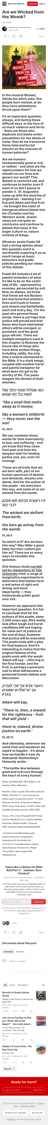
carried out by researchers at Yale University (22, 570)
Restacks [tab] (20, 951)
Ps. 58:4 (7, 535)
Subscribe (32, 4)
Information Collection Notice (29, 910)
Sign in (42, 4)
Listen (42, 29)
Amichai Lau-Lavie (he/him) (20, 27)
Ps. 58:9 (7, 429)
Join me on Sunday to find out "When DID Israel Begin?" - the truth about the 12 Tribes (16, 1021)
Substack (11, 1119)
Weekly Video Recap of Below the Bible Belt (17, 1000)
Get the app (37, 1112)
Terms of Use (37, 908)
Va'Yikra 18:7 (8, 1053)
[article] (24, 1002)
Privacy (41, 1103)
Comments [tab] (8, 951)
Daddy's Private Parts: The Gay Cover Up (17, 1048)
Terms (16, 1106)
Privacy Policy (24, 913)
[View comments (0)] (14, 36)
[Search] (43, 985)
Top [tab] (5, 985)
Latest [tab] (12, 985)
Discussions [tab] (23, 985)
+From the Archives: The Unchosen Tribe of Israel (13, 1029)
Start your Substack (17, 1112)
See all (7, 1068)
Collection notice (27, 1106)
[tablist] (13, 951)
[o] (41, 996)
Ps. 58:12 (7, 737)
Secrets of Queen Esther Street (15, 994)
